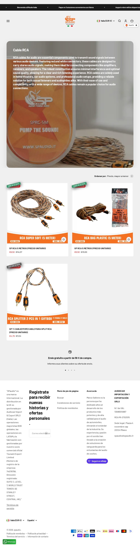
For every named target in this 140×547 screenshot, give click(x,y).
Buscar (60, 397)
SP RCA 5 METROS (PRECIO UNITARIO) (27, 248)
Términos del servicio (16, 536)
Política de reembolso (67, 408)
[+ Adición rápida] (63, 239)
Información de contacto (38, 536)
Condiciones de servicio (68, 402)
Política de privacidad (37, 533)
